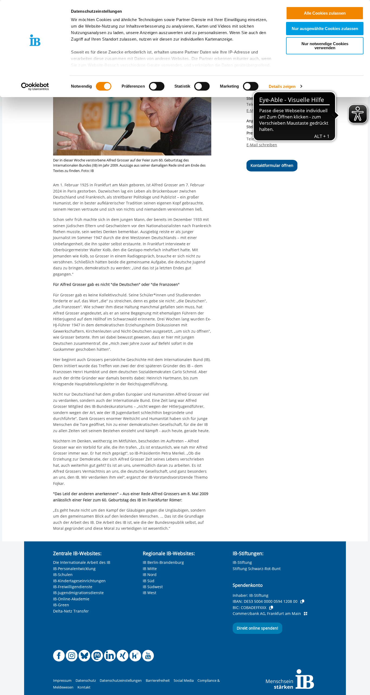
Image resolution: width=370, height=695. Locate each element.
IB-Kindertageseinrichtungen (79, 580)
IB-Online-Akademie (71, 598)
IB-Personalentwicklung (74, 568)
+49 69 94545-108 (278, 104)
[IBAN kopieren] (302, 601)
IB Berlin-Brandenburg (163, 562)
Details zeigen (282, 86)
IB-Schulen (63, 574)
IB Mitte (150, 568)
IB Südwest (153, 586)
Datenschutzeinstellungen (121, 680)
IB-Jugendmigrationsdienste (78, 592)
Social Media (184, 680)
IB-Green (61, 604)
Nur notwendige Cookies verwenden (324, 45)
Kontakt (83, 687)
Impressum (62, 680)
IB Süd (148, 580)
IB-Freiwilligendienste (72, 586)
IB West (149, 592)
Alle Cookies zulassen (325, 13)
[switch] (156, 86)
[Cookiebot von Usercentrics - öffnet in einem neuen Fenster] (35, 86)
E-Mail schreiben (261, 110)
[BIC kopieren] (271, 608)
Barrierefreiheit (158, 680)
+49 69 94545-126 (278, 138)
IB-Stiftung (242, 562)
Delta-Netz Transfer (71, 611)
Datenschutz (86, 680)
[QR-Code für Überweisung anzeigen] (305, 613)
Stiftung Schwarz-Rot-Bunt (257, 568)
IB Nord (150, 574)
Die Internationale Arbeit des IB (81, 562)
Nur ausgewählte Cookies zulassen (325, 28)
